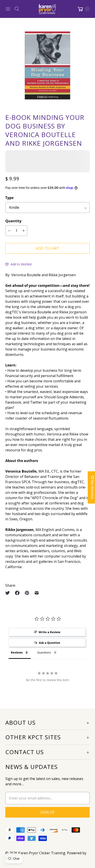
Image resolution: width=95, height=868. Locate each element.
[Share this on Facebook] (17, 593)
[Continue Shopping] (83, 9)
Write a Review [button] (49, 632)
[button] (18, 264)
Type (9, 197)
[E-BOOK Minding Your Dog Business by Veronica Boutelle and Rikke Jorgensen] (47, 65)
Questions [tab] (44, 652)
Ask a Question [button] (49, 643)
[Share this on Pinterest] (27, 593)
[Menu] (8, 9)
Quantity (13, 220)
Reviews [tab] (17, 652)
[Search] (16, 9)
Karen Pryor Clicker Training (41, 853)
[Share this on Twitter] (8, 593)
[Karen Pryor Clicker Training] (47, 9)
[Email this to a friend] (37, 593)
